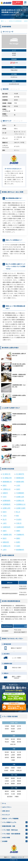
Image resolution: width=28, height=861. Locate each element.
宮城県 (7, 729)
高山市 (4, 519)
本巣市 (18, 546)
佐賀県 (13, 791)
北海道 (7, 726)
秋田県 (13, 729)
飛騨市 (18, 531)
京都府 (13, 768)
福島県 (13, 731)
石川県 (19, 752)
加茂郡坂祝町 (6, 500)
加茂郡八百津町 (20, 508)
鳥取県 (7, 778)
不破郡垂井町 (20, 534)
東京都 (19, 742)
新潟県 (7, 752)
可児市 (4, 497)
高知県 (19, 783)
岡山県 (19, 778)
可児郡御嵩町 (20, 493)
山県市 (4, 550)
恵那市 (4, 485)
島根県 (13, 778)
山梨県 (13, 755)
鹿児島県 (9, 796)
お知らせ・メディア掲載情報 (10, 818)
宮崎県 (19, 794)
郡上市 (18, 512)
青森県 (13, 726)
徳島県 (19, 781)
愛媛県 (13, 783)
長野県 (19, 755)
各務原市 (5, 493)
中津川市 (18, 523)
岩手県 (19, 726)
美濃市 (18, 542)
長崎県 (19, 791)
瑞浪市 (4, 538)
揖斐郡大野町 (20, 482)
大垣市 (18, 485)
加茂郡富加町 (6, 504)
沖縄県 (17, 796)
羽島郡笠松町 (6, 527)
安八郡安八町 (6, 474)
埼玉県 (7, 742)
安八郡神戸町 (20, 474)
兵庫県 (6, 770)
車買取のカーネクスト (17, 857)
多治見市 (18, 519)
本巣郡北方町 (6, 546)
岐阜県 (7, 757)
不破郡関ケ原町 (7, 534)
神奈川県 (12, 744)
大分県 (13, 794)
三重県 (13, 760)
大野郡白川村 (6, 489)
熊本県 (7, 794)
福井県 (7, 755)
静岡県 (13, 757)
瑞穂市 (18, 538)
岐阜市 (4, 512)
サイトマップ (6, 815)
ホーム (4, 803)
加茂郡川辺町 (20, 497)
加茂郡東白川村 (20, 504)
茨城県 (7, 739)
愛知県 (19, 757)
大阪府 (19, 768)
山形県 (19, 729)
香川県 (7, 783)
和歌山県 (19, 770)
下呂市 (4, 516)
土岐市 (4, 523)
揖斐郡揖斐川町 (7, 482)
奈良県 (12, 770)
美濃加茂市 (6, 542)
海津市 (18, 489)
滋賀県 (7, 768)
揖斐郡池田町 (20, 478)
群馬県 (19, 739)
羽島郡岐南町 (20, 527)
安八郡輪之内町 (7, 478)
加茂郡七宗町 (6, 508)
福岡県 (7, 791)
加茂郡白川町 (20, 500)
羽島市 (4, 531)
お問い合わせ (6, 811)
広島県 (7, 781)
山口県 (13, 781)
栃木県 (13, 739)
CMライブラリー (7, 807)
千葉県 (13, 742)
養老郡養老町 (20, 550)
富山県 (13, 752)
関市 (17, 516)
